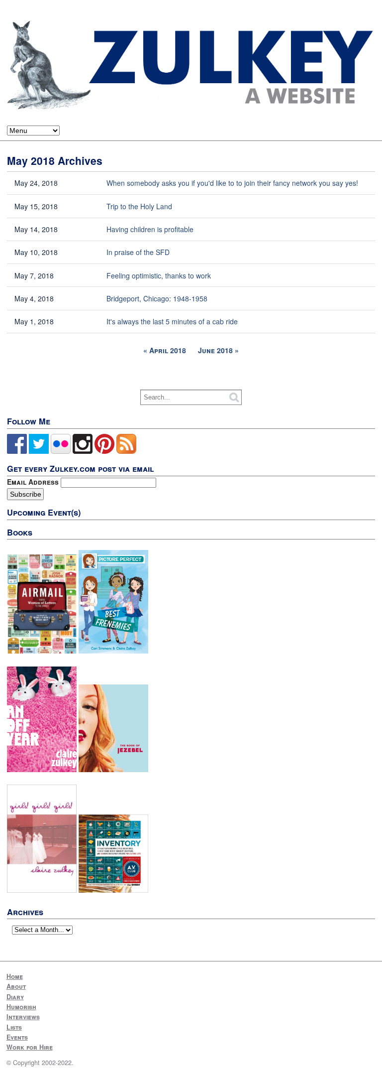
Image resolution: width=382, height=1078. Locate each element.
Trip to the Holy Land (139, 206)
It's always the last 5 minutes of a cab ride (172, 321)
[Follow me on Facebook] (17, 451)
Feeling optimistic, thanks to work (158, 275)
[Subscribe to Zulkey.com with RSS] (126, 451)
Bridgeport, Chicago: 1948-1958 (156, 298)
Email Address (34, 482)
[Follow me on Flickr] (61, 451)
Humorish (21, 1006)
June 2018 (215, 350)
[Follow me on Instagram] (83, 451)
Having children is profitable (149, 229)
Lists (14, 1027)
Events (17, 1037)
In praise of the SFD (138, 252)
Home (14, 976)
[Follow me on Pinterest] (104, 451)
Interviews (23, 1016)
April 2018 (167, 350)
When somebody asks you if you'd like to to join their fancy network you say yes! (232, 183)
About (16, 986)
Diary (15, 996)
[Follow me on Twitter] (39, 451)
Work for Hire (29, 1047)
